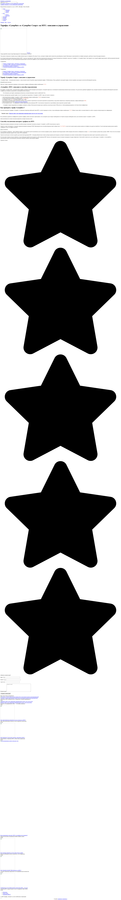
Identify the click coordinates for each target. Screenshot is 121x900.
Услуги (7, 12)
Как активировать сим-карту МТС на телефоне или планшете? (14, 835)
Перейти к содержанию (6, 1)
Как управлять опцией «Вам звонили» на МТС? (11, 870)
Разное (4, 20)
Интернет (8, 10)
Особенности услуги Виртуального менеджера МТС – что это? (14, 887)
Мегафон (5, 16)
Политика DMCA (7, 894)
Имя (2, 677)
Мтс (4, 13)
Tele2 (4, 8)
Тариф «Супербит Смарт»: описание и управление (14, 63)
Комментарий (3, 691)
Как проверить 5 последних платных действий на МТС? (13, 737)
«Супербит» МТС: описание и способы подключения (14, 64)
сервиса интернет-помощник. (21, 101)
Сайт (2, 682)
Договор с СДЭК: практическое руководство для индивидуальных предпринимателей (19, 698)
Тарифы (7, 11)
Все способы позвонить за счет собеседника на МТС (12, 852)
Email (2, 679)
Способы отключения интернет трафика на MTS (13, 67)
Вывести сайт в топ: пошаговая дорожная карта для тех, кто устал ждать (16, 702)
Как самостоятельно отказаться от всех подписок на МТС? (13, 720)
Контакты (5, 892)
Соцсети (5, 19)
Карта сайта (5, 893)
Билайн (4, 17)
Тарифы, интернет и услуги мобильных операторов (12, 4)
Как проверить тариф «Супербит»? (10, 65)
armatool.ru (60, 898)
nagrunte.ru (65, 898)
